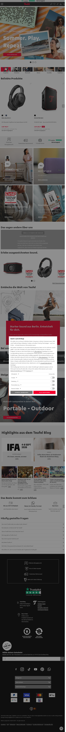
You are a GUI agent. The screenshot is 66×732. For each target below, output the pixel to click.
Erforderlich (14, 374)
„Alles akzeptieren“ (43, 357)
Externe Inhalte (15, 388)
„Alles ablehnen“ (38, 351)
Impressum (28, 370)
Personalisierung (15, 385)
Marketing (13, 381)
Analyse (13, 377)
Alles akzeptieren (44, 392)
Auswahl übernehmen (21, 392)
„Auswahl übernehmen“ (46, 363)
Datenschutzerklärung (16, 370)
